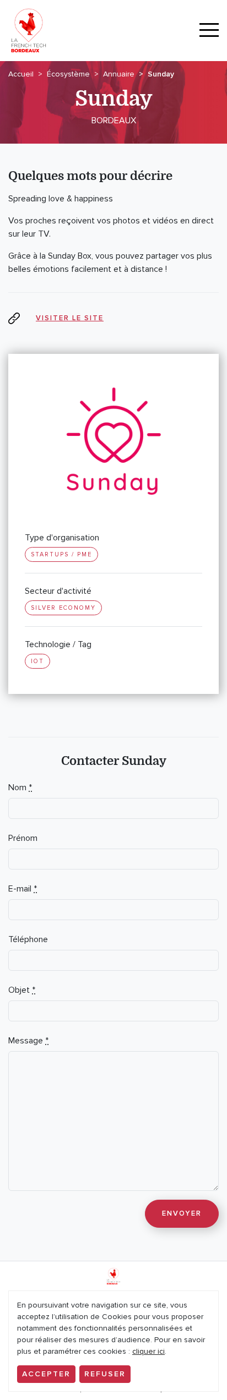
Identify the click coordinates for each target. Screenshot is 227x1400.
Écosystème (68, 74)
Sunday (161, 74)
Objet (21, 990)
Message (28, 1040)
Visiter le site (70, 318)
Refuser (105, 1374)
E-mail (22, 888)
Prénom (22, 838)
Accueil (21, 74)
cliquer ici (148, 1351)
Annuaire (118, 74)
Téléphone (28, 939)
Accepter (46, 1374)
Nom (20, 787)
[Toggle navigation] (209, 30)
